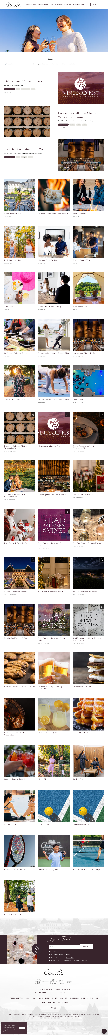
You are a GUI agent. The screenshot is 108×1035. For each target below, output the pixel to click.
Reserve (96, 4)
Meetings (63, 4)
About (66, 1003)
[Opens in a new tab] (52, 1007)
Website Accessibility (57, 1016)
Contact (43, 1014)
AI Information (69, 1016)
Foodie (33, 89)
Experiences (76, 4)
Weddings (56, 4)
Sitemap (76, 1016)
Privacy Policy (70, 958)
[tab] (50, 58)
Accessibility (90, 1014)
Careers (54, 1014)
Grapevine (51, 1003)
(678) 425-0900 (40, 993)
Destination (17, 1014)
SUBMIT (86, 946)
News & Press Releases (79, 1014)
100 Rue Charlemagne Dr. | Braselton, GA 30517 (54, 989)
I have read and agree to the (62, 958)
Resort (62, 954)
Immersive (72, 124)
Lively (18, 89)
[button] (9, 64)
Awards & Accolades (34, 998)
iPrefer (97, 1014)
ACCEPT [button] (22, 1028)
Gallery (68, 4)
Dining (40, 4)
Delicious (30, 157)
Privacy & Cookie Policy (43, 1016)
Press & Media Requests (64, 1014)
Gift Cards (32, 1016)
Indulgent (24, 157)
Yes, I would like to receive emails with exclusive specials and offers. (69, 960)
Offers (82, 4)
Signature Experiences (9, 89)
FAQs (49, 1014)
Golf (48, 4)
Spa (52, 4)
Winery (44, 4)
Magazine (37, 1014)
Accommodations (31, 4)
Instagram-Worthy (25, 89)
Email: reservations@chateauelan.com (60, 993)
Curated (84, 124)
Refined (78, 124)
